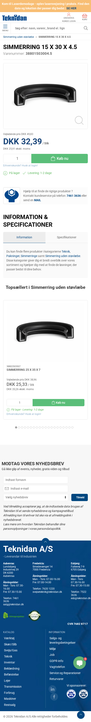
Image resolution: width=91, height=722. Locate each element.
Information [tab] (24, 237)
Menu (5, 30)
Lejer (7, 680)
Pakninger (12, 256)
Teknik (66, 251)
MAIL (37, 200)
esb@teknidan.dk (81, 598)
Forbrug (9, 692)
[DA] (14, 17)
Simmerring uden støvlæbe (18, 36)
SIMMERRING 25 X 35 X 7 (23, 369)
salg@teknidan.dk (13, 604)
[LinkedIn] (52, 689)
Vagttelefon (57, 667)
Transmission (13, 686)
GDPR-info (56, 661)
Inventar (9, 662)
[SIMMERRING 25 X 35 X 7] (45, 332)
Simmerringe (29, 256)
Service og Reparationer (65, 673)
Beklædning (11, 668)
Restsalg (9, 705)
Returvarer (56, 679)
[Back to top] (81, 715)
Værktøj (9, 638)
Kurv (84, 19)
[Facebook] (54, 697)
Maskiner (10, 698)
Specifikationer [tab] (66, 237)
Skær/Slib (10, 644)
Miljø (53, 648)
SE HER (71, 8)
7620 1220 (48, 588)
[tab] (16, 427)
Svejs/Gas (10, 650)
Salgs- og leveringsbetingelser (63, 640)
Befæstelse (11, 674)
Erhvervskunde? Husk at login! (20, 165)
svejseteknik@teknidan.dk (47, 591)
